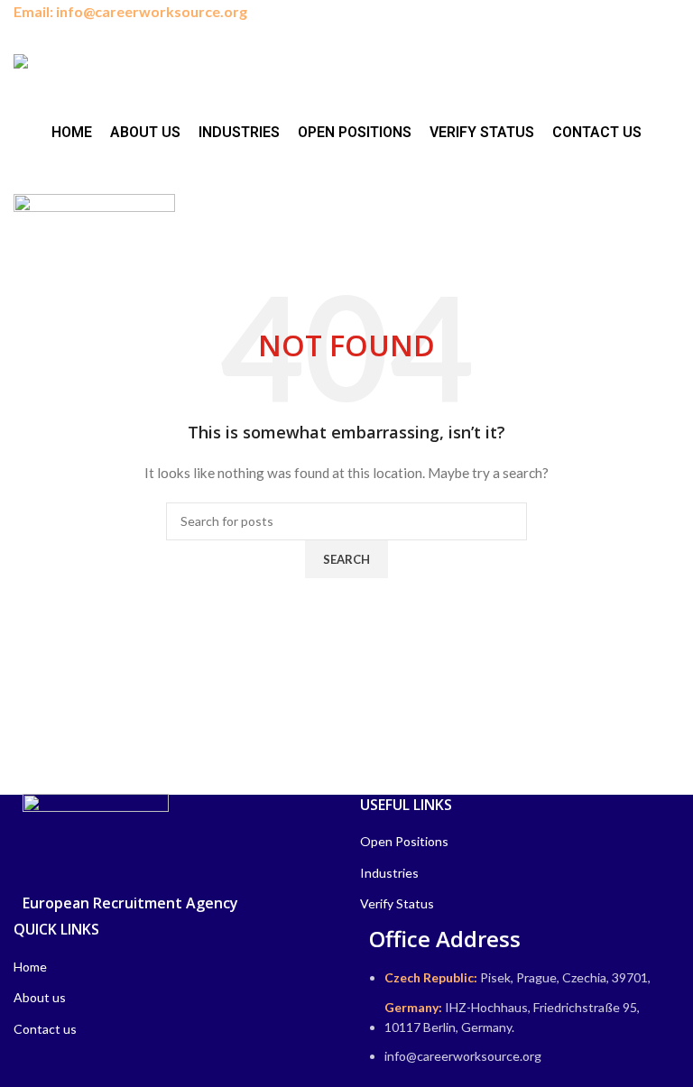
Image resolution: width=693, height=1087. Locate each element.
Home (30, 966)
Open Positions (404, 841)
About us (40, 997)
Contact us (45, 1028)
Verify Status (397, 903)
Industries (389, 872)
